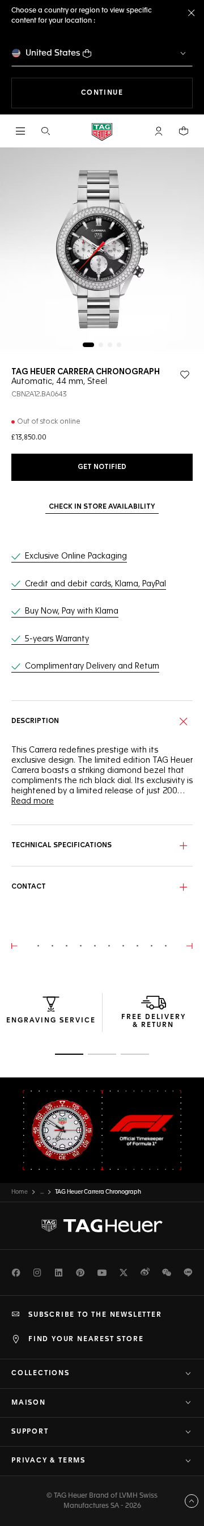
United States (53, 53)
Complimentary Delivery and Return (92, 666)
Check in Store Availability (102, 507)
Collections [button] (40, 1373)
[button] (159, 131)
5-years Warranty (57, 639)
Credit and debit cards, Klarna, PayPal (95, 584)
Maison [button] (28, 1403)
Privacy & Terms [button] (48, 1460)
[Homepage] (102, 131)
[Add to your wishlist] (185, 374)
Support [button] (30, 1431)
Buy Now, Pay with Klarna (71, 611)
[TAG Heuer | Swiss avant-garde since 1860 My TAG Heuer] (102, 1226)
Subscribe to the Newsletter (95, 1315)
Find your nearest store (85, 1339)
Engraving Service (51, 1020)
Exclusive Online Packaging (76, 556)
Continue (137, 92)
